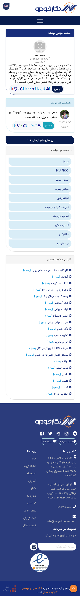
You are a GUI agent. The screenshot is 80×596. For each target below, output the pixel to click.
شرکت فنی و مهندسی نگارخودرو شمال (39, 590)
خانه (33, 458)
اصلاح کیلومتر (61, 216)
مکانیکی (64, 234)
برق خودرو (63, 243)
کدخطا (65, 387)
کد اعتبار (31, 503)
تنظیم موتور (62, 225)
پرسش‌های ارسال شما (40, 140)
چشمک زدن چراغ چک (56, 296)
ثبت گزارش (29, 518)
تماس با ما (30, 510)
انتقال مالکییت (60, 283)
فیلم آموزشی (61, 303)
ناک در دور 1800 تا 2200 (55, 290)
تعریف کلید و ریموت (57, 207)
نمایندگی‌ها (29, 466)
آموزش (32, 481)
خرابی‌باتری (61, 342)
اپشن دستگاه (61, 316)
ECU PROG (62, 171)
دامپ (65, 374)
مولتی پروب (62, 189)
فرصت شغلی (29, 525)
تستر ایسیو (62, 180)
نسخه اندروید (66, 441)
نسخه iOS (48, 441)
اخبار (33, 488)
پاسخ (57, 89)
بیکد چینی (62, 368)
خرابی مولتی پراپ (58, 322)
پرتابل (65, 161)
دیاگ (65, 361)
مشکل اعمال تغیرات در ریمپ (52, 355)
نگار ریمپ (63, 329)
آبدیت (65, 277)
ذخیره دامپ (61, 335)
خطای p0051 (61, 394)
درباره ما (31, 496)
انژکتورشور (63, 198)
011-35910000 (64, 507)
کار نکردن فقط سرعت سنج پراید (50, 270)
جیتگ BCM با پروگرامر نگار (53, 348)
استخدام (31, 473)
